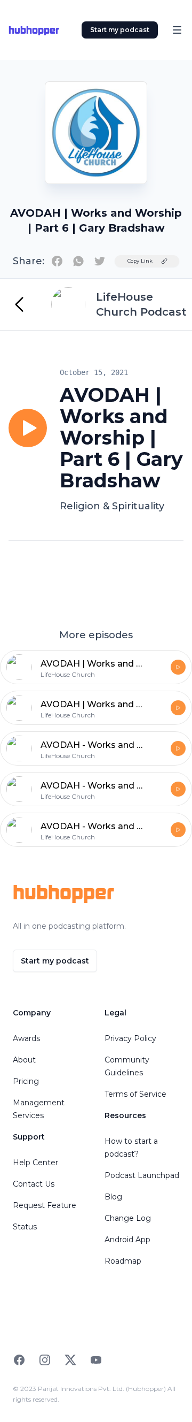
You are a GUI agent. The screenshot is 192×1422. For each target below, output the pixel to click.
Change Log (128, 1218)
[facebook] (57, 261)
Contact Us (33, 1184)
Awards (26, 1038)
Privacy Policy (130, 1038)
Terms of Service (135, 1094)
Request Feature (44, 1205)
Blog (113, 1197)
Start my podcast (119, 30)
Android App (127, 1239)
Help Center (35, 1162)
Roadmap (123, 1261)
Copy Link (140, 261)
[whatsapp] (78, 261)
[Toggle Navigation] (177, 30)
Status (25, 1227)
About (24, 1060)
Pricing (26, 1081)
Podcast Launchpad (142, 1175)
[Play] (28, 428)
